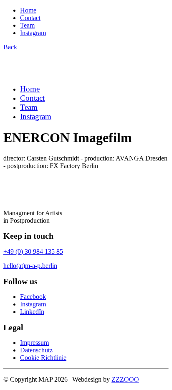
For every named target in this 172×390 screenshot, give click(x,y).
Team (27, 25)
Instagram (33, 32)
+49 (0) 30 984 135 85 (33, 251)
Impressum (34, 342)
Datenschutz (36, 350)
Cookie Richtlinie (43, 357)
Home (28, 10)
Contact (30, 17)
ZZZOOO (125, 379)
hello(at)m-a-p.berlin (30, 265)
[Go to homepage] (44, 73)
